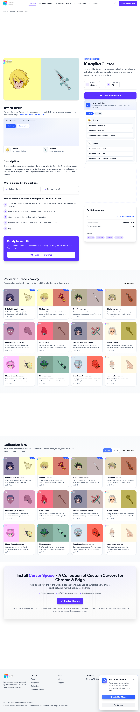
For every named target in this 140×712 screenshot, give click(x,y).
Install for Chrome (43, 255)
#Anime (109, 237)
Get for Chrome (72, 601)
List (117, 450)
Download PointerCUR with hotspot (102, 158)
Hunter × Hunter (92, 59)
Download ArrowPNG (97, 125)
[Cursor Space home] (8, 3)
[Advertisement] (68, 36)
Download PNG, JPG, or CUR (32, 114)
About (60, 679)
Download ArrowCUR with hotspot (102, 135)
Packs (12, 11)
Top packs (35, 683)
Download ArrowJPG (96, 130)
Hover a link (23, 126)
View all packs (128, 283)
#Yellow (91, 237)
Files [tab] (90, 113)
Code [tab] (99, 113)
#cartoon (119, 237)
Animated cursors (37, 690)
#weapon (100, 237)
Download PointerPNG (97, 149)
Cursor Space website (125, 217)
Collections (35, 686)
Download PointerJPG (97, 153)
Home (6, 11)
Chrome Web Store (93, 679)
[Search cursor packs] (115, 3)
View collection (128, 450)
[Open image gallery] (41, 79)
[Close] (133, 680)
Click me (10, 126)
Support (61, 683)
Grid (108, 450)
